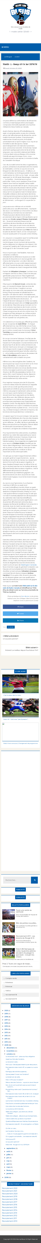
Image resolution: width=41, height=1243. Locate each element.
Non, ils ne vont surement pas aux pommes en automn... (21, 1085)
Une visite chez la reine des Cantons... (18, 1106)
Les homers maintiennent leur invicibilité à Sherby (22, 1101)
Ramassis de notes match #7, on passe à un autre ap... (22, 1068)
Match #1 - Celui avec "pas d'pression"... (16, 719)
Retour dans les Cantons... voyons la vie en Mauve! (22, 1082)
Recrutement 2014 (9, 1210)
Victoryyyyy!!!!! (10, 1139)
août (8, 1151)
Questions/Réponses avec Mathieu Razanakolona (22, 1121)
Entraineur (9, 982)
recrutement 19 (11, 999)
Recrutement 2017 (9, 1202)
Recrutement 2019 (9, 1196)
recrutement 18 (11, 995)
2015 (6, 1026)
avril (8, 1164)
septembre (10, 1148)
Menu (6, 47)
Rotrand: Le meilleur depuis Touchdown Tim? (21, 650)
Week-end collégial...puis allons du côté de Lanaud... (19, 1112)
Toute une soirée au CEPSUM (24, 911)
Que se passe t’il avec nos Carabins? (17, 1074)
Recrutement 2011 (9, 1218)
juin (7, 1158)
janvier (9, 1173)
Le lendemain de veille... (13, 1077)
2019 (6, 1013)
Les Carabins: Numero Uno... (15, 1131)
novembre (10, 1051)
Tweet (21, 613)
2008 (7, 1177)
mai (8, 1161)
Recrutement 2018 (9, 1199)
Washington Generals (29, 565)
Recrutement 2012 (9, 1216)
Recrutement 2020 (10, 1194)
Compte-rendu (11, 978)
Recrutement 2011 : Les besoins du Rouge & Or (25, 937)
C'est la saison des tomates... (12, 695)
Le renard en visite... (12, 1062)
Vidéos (8, 991)
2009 (7, 1045)
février (9, 1170)
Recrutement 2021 (9, 1191)
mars (8, 1167)
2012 (6, 1035)
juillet (8, 1154)
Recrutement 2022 (9, 1188)
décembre (10, 1048)
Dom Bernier (25, 596)
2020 (7, 1010)
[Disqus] (20, 780)
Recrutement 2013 (9, 1213)
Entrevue (8, 986)
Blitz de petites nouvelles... (26, 923)
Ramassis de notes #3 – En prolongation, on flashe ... (22, 1125)
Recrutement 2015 (9, 1207)
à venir (11, 627)
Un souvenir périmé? (10, 639)
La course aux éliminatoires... (15, 1109)
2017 (6, 1020)
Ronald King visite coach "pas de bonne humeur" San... (22, 1090)
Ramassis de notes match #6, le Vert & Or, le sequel (22, 1094)
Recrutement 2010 (9, 1221)
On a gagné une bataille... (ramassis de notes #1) (21, 1136)
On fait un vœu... (11, 1128)
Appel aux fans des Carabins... (15, 1059)
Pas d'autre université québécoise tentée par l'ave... (22, 1103)
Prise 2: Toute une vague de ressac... (16, 964)
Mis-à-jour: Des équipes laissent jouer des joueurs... (22, 1064)
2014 (6, 1029)
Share (21, 607)
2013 (6, 1032)
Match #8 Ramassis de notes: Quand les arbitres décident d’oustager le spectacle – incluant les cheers (26, 953)
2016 (6, 1023)
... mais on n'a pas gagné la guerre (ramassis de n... (22, 1134)
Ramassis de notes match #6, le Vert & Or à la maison (20, 1097)
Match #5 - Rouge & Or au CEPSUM (17, 1144)
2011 (6, 1039)
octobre (9, 1054)
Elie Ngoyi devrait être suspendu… (16, 1071)
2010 (6, 1042)
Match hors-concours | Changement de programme (20, 743)
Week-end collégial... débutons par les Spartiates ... (22, 1116)
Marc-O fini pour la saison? (14, 1080)
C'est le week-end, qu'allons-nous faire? (18, 1119)
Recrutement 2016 (9, 1205)
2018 (6, 1017)
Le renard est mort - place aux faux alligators (20, 1056)
